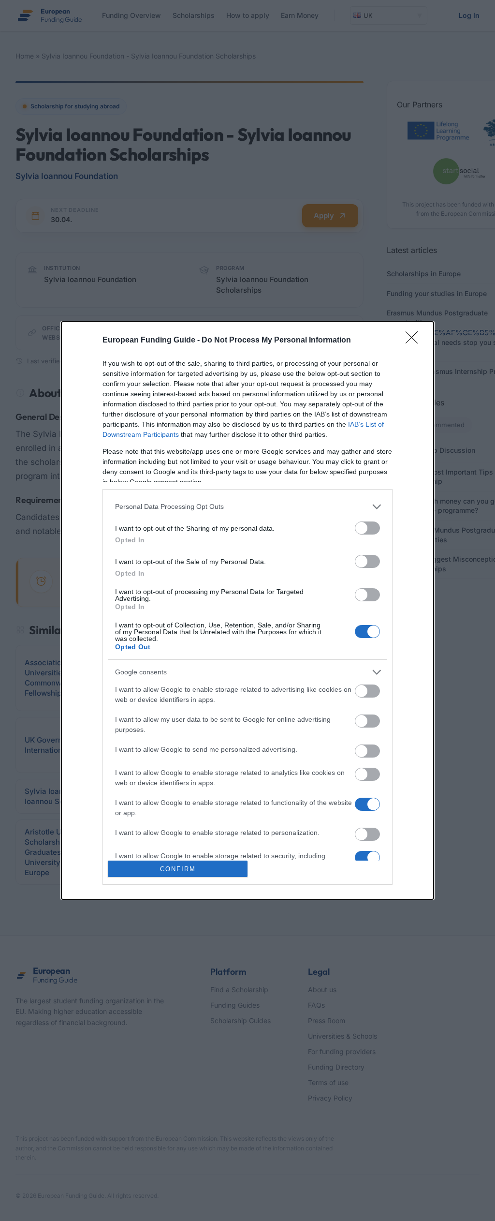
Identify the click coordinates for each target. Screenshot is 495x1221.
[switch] (367, 528)
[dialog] (247, 610)
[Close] (415, 340)
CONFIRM (178, 869)
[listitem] (247, 507)
